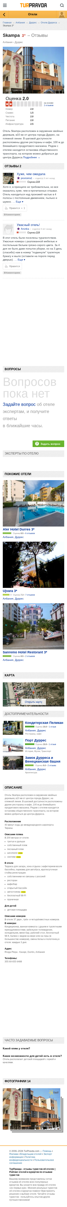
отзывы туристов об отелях (38, 1169)
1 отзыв (52, 727)
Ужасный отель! (28, 225)
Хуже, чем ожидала (31, 174)
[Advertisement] (33, 315)
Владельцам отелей (31, 1154)
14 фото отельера (51, 90)
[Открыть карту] (33, 705)
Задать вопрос (50, 443)
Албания (7, 42)
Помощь (47, 1151)
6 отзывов (30, 533)
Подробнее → (31, 157)
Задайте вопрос (19, 404)
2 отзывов (48, 105)
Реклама (13, 1154)
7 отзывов (30, 595)
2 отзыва (52, 765)
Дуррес (19, 42)
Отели (32, 14)
